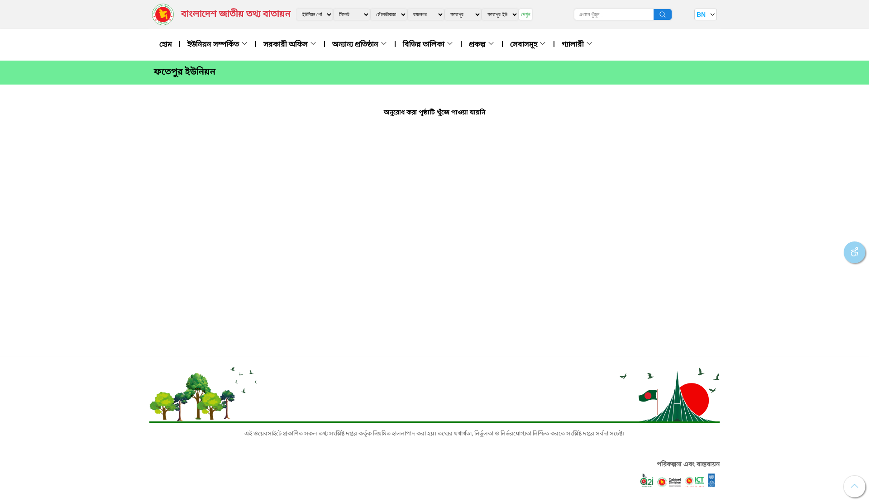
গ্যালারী (574, 45)
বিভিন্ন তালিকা (424, 45)
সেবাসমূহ (524, 45)
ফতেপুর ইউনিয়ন (184, 72)
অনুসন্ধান (663, 14)
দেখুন (525, 14)
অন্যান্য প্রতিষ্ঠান (356, 45)
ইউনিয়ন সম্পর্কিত (214, 45)
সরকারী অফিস (286, 45)
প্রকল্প (478, 45)
